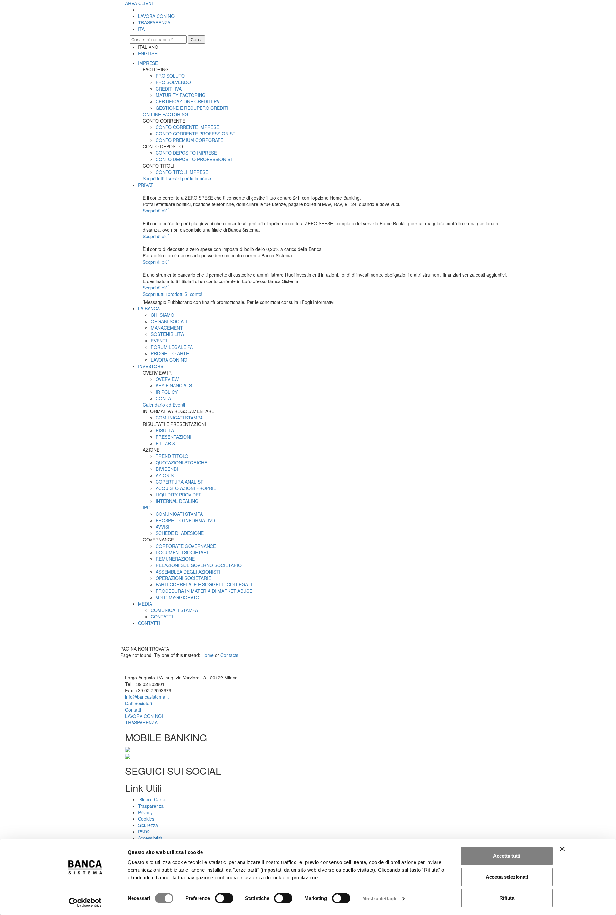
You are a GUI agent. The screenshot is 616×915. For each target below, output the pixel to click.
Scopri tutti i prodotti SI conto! (172, 294)
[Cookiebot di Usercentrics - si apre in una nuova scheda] (85, 902)
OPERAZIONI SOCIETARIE (183, 578)
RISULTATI (167, 430)
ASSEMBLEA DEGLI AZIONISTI (188, 571)
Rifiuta (507, 898)
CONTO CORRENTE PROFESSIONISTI (196, 133)
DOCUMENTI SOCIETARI (182, 552)
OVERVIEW (167, 379)
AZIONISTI (167, 475)
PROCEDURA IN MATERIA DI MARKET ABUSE (204, 591)
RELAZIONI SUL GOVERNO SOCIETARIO (199, 565)
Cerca (197, 39)
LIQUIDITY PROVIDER (179, 494)
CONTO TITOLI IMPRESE (182, 172)
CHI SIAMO (162, 315)
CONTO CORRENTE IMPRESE (187, 127)
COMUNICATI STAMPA (179, 417)
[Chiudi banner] (562, 849)
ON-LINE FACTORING (165, 114)
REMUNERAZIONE (175, 559)
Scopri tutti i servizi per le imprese (177, 178)
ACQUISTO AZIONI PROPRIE (186, 488)
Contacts (229, 655)
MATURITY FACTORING (181, 95)
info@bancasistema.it (147, 697)
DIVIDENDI (167, 469)
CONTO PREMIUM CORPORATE (189, 140)
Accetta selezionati (507, 877)
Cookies (146, 819)
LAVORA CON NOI (157, 16)
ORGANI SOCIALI (169, 321)
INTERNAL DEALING (177, 501)
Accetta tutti (506, 856)
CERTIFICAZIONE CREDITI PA (187, 101)
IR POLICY (167, 392)
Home (207, 655)
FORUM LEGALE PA (172, 347)
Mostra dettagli (379, 898)
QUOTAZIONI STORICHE (181, 462)
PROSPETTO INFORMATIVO (185, 520)
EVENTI (159, 340)
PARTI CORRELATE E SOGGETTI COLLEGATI (204, 584)
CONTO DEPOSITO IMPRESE (186, 153)
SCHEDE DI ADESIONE (180, 533)
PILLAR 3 (165, 443)
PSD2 (144, 831)
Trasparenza (151, 806)
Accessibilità (150, 838)
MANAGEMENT (167, 327)
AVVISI (162, 526)
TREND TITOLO (172, 456)
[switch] (224, 898)
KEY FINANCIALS (174, 385)
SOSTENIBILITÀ (167, 334)
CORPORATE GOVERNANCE (186, 546)
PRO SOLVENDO (173, 82)
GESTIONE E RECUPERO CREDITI (192, 108)
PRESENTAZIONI (173, 437)
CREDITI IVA (169, 88)
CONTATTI (167, 398)
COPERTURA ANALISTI (180, 482)
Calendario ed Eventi (164, 404)
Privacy (145, 812)
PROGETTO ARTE (170, 353)
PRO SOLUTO (170, 76)
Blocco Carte (151, 799)
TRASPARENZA (154, 22)
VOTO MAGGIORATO (177, 597)
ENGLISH (148, 53)
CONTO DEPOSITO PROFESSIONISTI (195, 159)
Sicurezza (148, 825)
